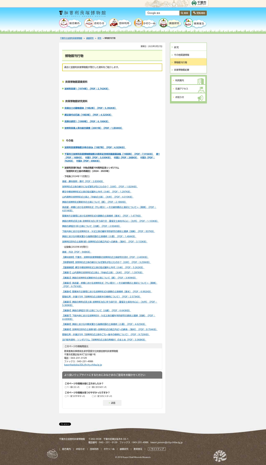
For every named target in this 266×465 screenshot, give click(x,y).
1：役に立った (73, 387)
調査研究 (90, 38)
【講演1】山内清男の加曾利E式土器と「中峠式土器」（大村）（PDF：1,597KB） (102, 272)
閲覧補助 (201, 13)
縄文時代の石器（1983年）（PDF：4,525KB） (88, 115)
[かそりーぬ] (145, 23)
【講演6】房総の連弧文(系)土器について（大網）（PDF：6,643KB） (96, 310)
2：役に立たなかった (98, 387)
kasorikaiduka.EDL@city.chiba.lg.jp (83, 365)
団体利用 (94, 449)
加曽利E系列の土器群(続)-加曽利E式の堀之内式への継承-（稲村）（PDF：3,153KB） (104, 242)
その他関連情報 (181, 55)
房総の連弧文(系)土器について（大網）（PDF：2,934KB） (91, 226)
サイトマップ (157, 449)
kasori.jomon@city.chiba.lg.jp (167, 442)
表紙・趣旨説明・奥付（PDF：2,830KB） (83, 181)
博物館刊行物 (180, 62)
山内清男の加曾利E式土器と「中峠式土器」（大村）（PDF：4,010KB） (97, 197)
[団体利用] (120, 23)
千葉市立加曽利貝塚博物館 (71, 38)
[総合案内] (70, 23)
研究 (99, 38)
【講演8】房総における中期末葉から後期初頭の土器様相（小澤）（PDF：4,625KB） (104, 324)
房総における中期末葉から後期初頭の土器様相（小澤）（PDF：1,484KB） (99, 236)
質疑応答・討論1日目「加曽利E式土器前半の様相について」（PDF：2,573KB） (101, 297)
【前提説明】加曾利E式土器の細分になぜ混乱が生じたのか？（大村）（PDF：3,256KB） (106, 262)
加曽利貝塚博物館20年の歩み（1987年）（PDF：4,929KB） (95, 147)
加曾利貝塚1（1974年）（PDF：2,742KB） (86, 89)
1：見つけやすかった (76, 396)
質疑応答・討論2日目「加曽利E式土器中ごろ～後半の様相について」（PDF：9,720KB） (106, 334)
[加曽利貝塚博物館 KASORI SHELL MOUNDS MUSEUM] (90, 15)
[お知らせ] (95, 23)
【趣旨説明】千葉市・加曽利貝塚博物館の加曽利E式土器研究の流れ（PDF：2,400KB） (105, 257)
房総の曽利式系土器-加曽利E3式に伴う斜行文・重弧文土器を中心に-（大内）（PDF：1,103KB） (110, 221)
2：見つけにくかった (103, 396)
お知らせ (80, 449)
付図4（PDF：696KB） (88, 161)
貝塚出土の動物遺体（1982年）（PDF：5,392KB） (90, 108)
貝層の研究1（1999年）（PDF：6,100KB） (86, 121)
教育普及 (138, 449)
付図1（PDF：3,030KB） (98, 157)
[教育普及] (195, 23)
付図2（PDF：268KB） (126, 157)
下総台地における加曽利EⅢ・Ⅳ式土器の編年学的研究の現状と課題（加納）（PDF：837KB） (108, 231)
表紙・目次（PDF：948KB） (76, 252)
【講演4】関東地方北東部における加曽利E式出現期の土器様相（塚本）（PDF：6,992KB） (107, 292)
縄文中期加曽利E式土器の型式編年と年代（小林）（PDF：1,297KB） (96, 192)
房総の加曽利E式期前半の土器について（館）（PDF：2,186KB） (94, 202)
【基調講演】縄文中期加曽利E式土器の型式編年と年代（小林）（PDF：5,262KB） (103, 267)
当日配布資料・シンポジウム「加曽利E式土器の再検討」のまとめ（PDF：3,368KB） (104, 340)
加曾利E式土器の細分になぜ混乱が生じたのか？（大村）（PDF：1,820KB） (100, 187)
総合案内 (66, 449)
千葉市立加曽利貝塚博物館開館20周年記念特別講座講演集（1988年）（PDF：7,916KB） (109, 154)
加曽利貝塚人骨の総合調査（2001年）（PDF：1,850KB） (93, 128)
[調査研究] (170, 23)
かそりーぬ (109, 449)
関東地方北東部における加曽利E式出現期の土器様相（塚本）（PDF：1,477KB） (102, 216)
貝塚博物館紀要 (181, 70)
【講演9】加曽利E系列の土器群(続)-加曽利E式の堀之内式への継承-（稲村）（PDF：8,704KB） (109, 329)
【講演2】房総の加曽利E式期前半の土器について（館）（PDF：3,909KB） (99, 278)
